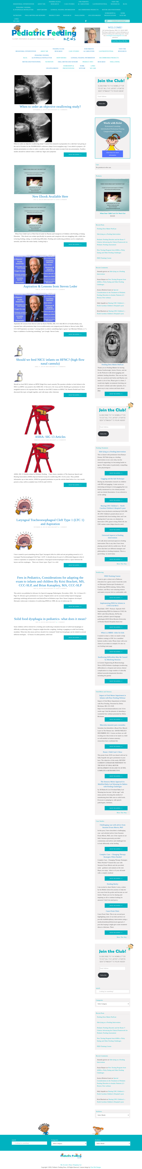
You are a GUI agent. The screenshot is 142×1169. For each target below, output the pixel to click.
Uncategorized (94, 15)
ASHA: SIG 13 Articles (50, 437)
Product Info (54, 15)
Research (67, 15)
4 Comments (62, 440)
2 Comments (63, 109)
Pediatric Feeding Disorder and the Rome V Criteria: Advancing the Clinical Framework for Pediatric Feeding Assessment (112, 242)
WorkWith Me (123, 14)
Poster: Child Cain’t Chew (112, 752)
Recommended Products (89, 9)
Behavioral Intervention (23, 4)
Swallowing (80, 15)
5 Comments (62, 366)
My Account (64, 1165)
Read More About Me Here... (120, 41)
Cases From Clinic (112, 911)
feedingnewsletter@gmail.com (115, 35)
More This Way (122, 564)
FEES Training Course (104, 258)
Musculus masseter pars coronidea (112, 725)
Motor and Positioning (111, 9)
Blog (125, 4)
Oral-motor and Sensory (35, 15)
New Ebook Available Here (50, 196)
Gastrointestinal (100, 4)
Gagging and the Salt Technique (112, 479)
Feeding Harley (112, 884)
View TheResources (115, 3)
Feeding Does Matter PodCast (106, 229)
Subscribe (102, 103)
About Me (41, 4)
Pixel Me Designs (96, 1167)
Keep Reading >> (75, 154)
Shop (70, 1165)
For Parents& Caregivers (83, 3)
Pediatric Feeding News (44, 33)
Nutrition (17, 15)
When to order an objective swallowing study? (50, 106)
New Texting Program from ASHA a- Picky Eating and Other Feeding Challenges (111, 282)
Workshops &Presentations (110, 14)
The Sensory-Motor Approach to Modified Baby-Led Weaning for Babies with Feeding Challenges (112, 784)
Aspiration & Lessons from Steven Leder (50, 286)
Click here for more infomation (112, 154)
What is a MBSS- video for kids (112, 633)
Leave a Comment (61, 199)
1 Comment (61, 289)
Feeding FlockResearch (55, 3)
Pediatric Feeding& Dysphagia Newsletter (23, 8)
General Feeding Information (63, 9)
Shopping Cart (77, 1165)
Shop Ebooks (42, 9)
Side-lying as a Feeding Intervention (109, 234)
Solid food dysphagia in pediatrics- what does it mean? (50, 619)
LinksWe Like (16, 20)
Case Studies (69, 4)
